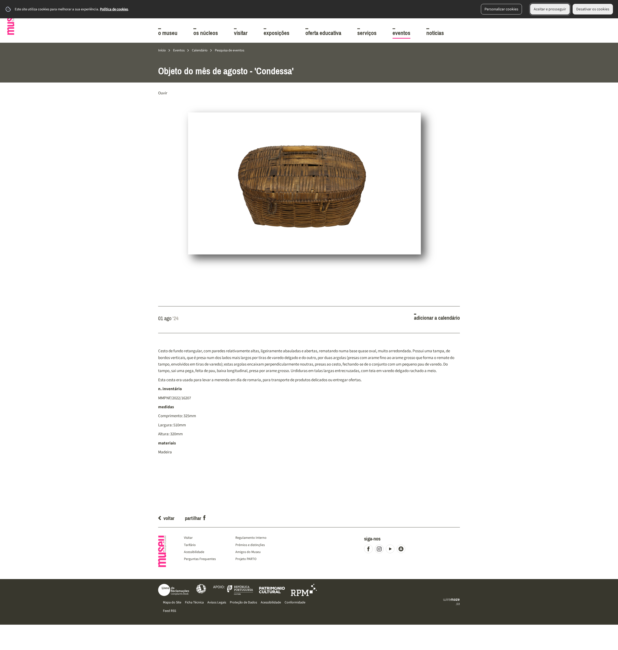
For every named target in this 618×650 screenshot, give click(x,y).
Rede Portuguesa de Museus (304, 590)
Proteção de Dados (243, 602)
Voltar (169, 518)
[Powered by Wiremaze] (451, 600)
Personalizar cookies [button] (501, 9)
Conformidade (295, 602)
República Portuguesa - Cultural (240, 590)
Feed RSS (169, 610)
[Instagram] (380, 550)
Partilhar (193, 518)
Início (162, 50)
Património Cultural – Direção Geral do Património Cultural (272, 590)
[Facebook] (369, 550)
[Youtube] (391, 550)
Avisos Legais (216, 602)
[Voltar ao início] (10, 20)
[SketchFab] (402, 550)
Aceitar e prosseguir (550, 9)
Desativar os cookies (592, 9)
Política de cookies (114, 9)
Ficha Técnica (194, 602)
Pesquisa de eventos (229, 50)
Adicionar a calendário (437, 318)
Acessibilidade (201, 589)
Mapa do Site (172, 602)
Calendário (200, 50)
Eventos (179, 50)
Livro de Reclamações (173, 590)
